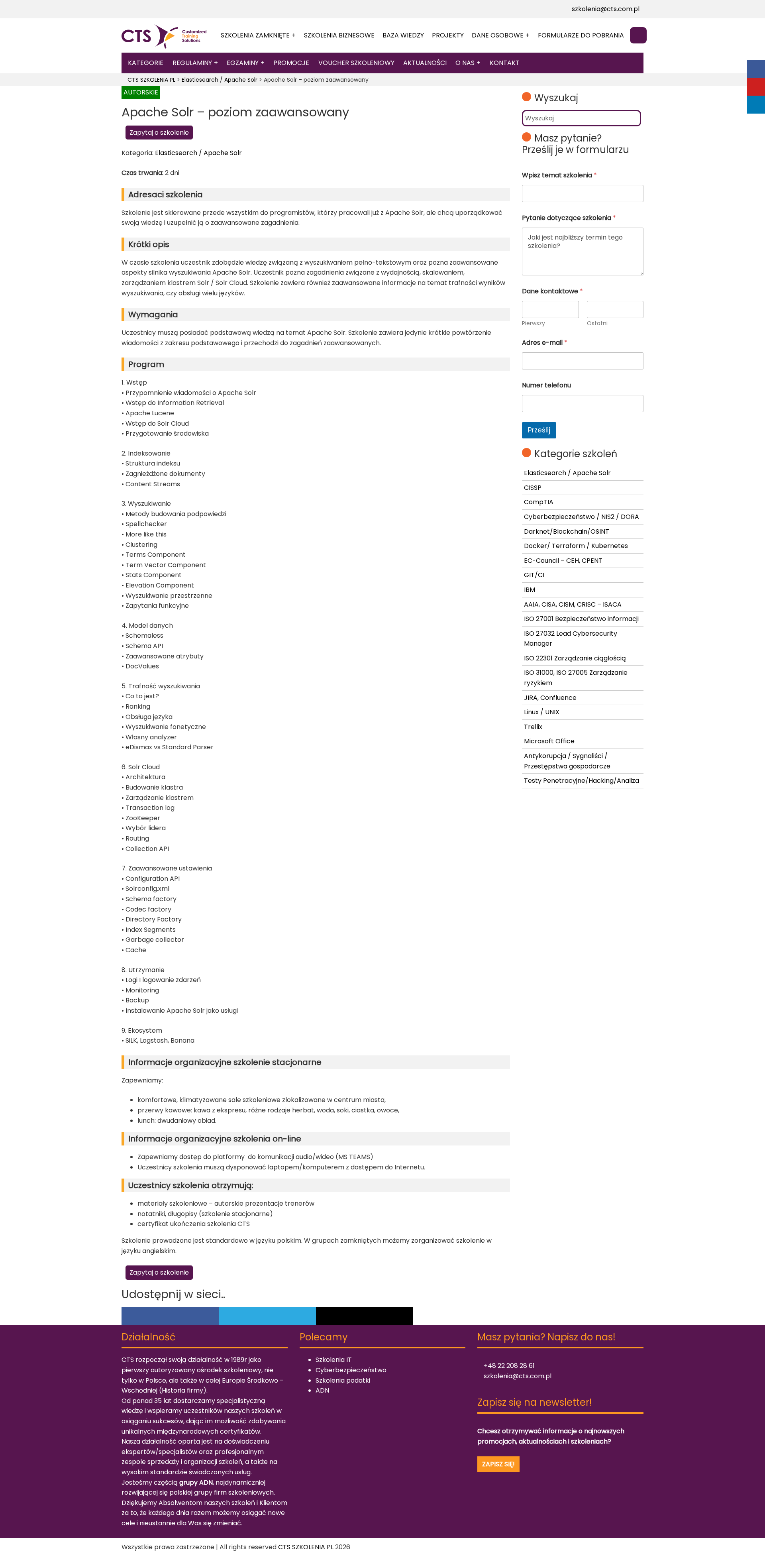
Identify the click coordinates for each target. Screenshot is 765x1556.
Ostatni (597, 323)
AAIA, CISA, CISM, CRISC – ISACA (573, 604)
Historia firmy (182, 1390)
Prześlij (539, 430)
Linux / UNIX (541, 712)
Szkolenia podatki (343, 1380)
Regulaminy (192, 62)
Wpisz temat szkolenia (559, 175)
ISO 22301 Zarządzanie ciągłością (575, 658)
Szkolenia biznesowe (339, 35)
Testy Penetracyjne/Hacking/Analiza (581, 780)
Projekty (448, 35)
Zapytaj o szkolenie (159, 132)
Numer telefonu (546, 385)
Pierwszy (533, 323)
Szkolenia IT (334, 1359)
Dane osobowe (498, 35)
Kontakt (505, 62)
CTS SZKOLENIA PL (305, 1547)
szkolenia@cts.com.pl (604, 9)
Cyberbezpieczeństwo (351, 1370)
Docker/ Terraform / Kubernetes (576, 545)
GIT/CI (534, 575)
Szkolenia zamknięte (255, 35)
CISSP (532, 487)
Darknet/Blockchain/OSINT (566, 531)
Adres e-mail (544, 342)
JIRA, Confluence (550, 697)
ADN (322, 1390)
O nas (465, 62)
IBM (529, 589)
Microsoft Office (549, 741)
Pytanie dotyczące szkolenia (569, 218)
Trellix (533, 726)
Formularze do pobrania (581, 35)
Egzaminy (243, 62)
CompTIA (538, 502)
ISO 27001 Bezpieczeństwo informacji (581, 618)
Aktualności (425, 62)
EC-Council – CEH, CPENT (563, 560)
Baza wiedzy (403, 35)
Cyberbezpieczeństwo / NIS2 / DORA (581, 516)
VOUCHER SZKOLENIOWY (356, 62)
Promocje (291, 62)
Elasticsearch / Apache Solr (198, 152)
